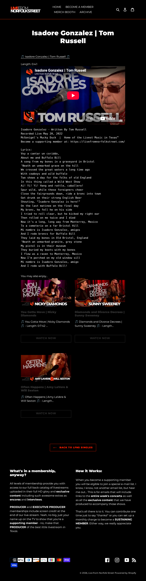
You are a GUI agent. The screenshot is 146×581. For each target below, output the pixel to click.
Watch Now (46, 338)
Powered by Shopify (125, 573)
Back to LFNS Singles (76, 447)
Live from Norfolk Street (101, 573)
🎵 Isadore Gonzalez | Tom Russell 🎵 (45, 56)
